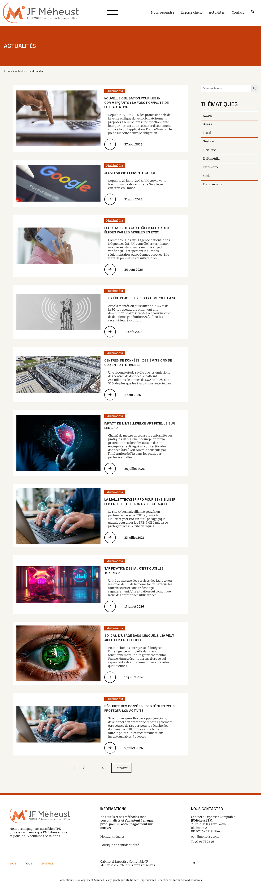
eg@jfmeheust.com (205, 836)
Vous (28, 863)
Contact (238, 12)
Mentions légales (112, 836)
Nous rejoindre (162, 12)
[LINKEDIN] (194, 863)
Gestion (208, 141)
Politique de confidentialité (119, 845)
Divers (207, 124)
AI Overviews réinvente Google (131, 173)
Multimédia (114, 91)
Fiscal (207, 133)
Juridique (209, 150)
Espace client (191, 12)
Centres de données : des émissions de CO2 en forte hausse (138, 362)
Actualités (217, 12)
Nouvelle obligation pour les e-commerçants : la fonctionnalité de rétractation (136, 102)
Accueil (8, 71)
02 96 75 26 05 (205, 841)
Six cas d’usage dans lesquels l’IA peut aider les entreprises (139, 637)
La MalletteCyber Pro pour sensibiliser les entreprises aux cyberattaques (139, 501)
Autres (207, 115)
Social (207, 176)
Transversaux (212, 184)
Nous (13, 863)
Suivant (121, 768)
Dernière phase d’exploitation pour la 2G (140, 298)
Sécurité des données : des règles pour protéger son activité (139, 708)
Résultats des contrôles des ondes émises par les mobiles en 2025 (136, 230)
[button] (252, 12)
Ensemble (47, 863)
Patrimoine (211, 167)
